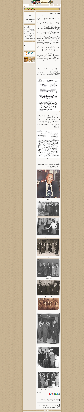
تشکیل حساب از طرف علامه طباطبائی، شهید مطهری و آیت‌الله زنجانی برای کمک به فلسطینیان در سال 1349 (49, 398)
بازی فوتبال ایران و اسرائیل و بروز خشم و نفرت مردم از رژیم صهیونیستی (52, 401)
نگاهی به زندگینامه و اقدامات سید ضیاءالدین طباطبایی (54, 404)
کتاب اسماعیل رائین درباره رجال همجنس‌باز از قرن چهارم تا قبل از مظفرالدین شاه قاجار (51, 407)
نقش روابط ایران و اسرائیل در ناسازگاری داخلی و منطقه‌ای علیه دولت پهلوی (52, 400)
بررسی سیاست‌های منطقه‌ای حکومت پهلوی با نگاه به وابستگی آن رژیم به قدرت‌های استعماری (50, 399)
